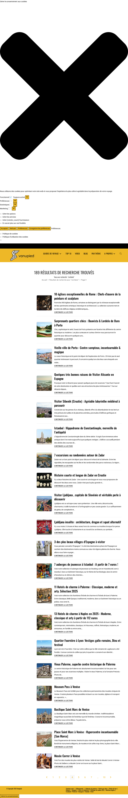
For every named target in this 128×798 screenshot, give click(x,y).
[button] (64, 96)
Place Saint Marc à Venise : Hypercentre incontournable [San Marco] (86, 734)
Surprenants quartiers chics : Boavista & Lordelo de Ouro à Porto (87, 323)
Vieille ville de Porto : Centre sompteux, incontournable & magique (87, 349)
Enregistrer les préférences (39, 228)
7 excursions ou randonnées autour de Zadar (79, 455)
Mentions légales (110, 790)
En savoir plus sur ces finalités (14, 223)
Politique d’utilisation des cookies (15, 237)
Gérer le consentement (9, 796)
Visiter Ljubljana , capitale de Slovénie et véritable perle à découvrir (87, 497)
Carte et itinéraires (83, 790)
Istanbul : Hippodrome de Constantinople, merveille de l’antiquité (85, 430)
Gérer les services (9, 217)
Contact (68, 790)
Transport (74, 790)
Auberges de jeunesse (91, 789)
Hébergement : (80, 789)
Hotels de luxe (113, 789)
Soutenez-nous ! (70, 789)
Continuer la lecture (63, 312)
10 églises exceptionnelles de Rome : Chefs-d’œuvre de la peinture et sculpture (87, 296)
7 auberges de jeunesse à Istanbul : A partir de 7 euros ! (86, 564)
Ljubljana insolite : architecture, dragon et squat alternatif (87, 522)
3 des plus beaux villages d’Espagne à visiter (79, 541)
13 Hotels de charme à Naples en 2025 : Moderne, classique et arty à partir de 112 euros (82, 615)
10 (104, 777)
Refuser (13, 228)
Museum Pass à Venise (67, 686)
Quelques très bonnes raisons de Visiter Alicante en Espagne (84, 376)
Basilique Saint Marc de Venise (72, 709)
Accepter (4, 228)
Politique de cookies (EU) (97, 790)
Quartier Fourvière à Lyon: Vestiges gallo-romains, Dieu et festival (87, 642)
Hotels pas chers (102, 789)
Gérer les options (9, 214)
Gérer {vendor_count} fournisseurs (15, 220)
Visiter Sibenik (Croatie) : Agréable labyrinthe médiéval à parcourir (87, 403)
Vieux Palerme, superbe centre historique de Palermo (84, 664)
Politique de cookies (10, 234)
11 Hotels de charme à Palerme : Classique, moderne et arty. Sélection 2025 (85, 589)
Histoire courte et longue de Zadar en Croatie (80, 475)
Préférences (22, 228)
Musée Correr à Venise (67, 756)
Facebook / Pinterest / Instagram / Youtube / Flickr (80, 792)
